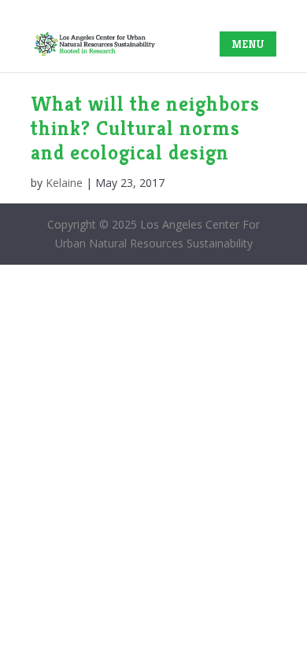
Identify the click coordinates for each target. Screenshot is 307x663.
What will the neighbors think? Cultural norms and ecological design (145, 128)
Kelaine (64, 182)
